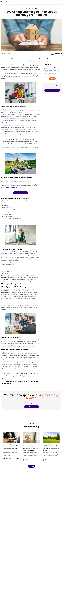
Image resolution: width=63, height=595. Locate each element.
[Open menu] (61, 1)
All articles (31, 466)
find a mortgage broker (26, 373)
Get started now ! (20, 193)
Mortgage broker (6, 53)
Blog (5, 58)
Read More (31, 406)
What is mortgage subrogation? (11, 448)
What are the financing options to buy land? (51, 449)
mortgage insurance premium (10, 187)
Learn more (18, 458)
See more (52, 78)
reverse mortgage (7, 339)
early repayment (18, 263)
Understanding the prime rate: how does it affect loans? (30, 449)
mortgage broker (13, 120)
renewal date (14, 255)
